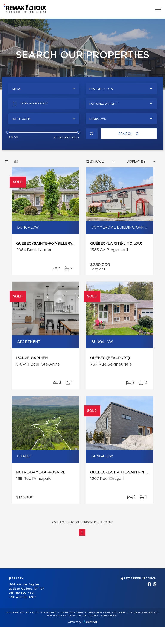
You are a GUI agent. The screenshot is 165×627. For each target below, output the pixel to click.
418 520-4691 (24, 593)
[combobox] (43, 88)
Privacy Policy (56, 616)
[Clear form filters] (92, 133)
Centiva (90, 621)
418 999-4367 (26, 597)
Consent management (103, 616)
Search (126, 133)
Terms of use (77, 616)
